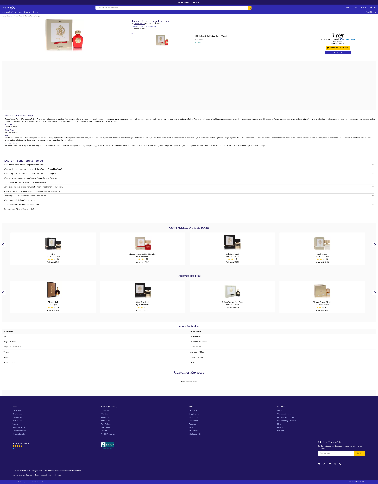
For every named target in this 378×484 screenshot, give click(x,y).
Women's (9, 12)
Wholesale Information (285, 414)
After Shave (105, 414)
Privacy (280, 427)
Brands (35, 12)
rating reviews (21, 443)
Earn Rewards (194, 431)
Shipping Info (194, 414)
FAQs (191, 427)
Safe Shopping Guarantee (286, 420)
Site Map (280, 431)
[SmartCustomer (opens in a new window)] (18, 449)
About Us (192, 424)
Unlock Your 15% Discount (339, 48)
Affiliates (280, 410)
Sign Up (359, 453)
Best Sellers (17, 410)
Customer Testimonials (285, 417)
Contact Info (193, 420)
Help (356, 7)
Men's (24, 12)
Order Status (194, 410)
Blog (279, 424)
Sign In (348, 7)
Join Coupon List (195, 434)
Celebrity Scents (18, 417)
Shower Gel (105, 417)
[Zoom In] (240, 184)
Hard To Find (17, 420)
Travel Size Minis (19, 427)
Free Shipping (371, 12)
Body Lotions (105, 427)
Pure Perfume (106, 424)
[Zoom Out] (240, 190)
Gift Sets (104, 431)
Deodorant (105, 410)
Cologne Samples (19, 434)
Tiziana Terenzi (139, 24)
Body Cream (105, 420)
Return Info (193, 417)
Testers (15, 424)
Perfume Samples (19, 431)
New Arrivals (17, 414)
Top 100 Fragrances (108, 434)
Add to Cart (337, 52)
